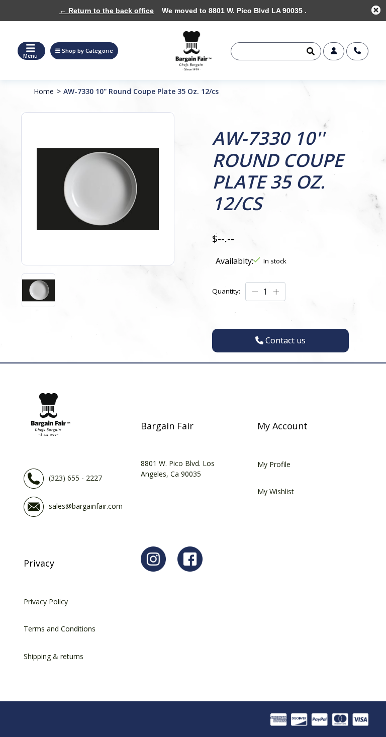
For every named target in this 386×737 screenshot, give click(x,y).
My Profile (274, 464)
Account (333, 51)
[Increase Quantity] (275, 291)
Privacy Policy (46, 601)
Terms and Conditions (59, 628)
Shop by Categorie (87, 50)
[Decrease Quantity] (254, 291)
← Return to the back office (106, 11)
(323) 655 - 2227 (75, 477)
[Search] (309, 51)
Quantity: (226, 291)
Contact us (357, 51)
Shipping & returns (53, 656)
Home (44, 91)
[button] (84, 50)
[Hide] (376, 10)
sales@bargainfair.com (86, 505)
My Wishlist (275, 491)
